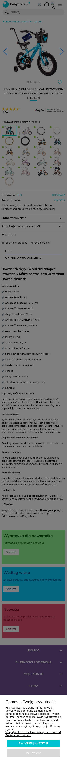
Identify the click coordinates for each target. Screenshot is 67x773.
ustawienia (33, 752)
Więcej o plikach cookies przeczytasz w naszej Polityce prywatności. (33, 734)
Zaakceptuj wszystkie (33, 743)
